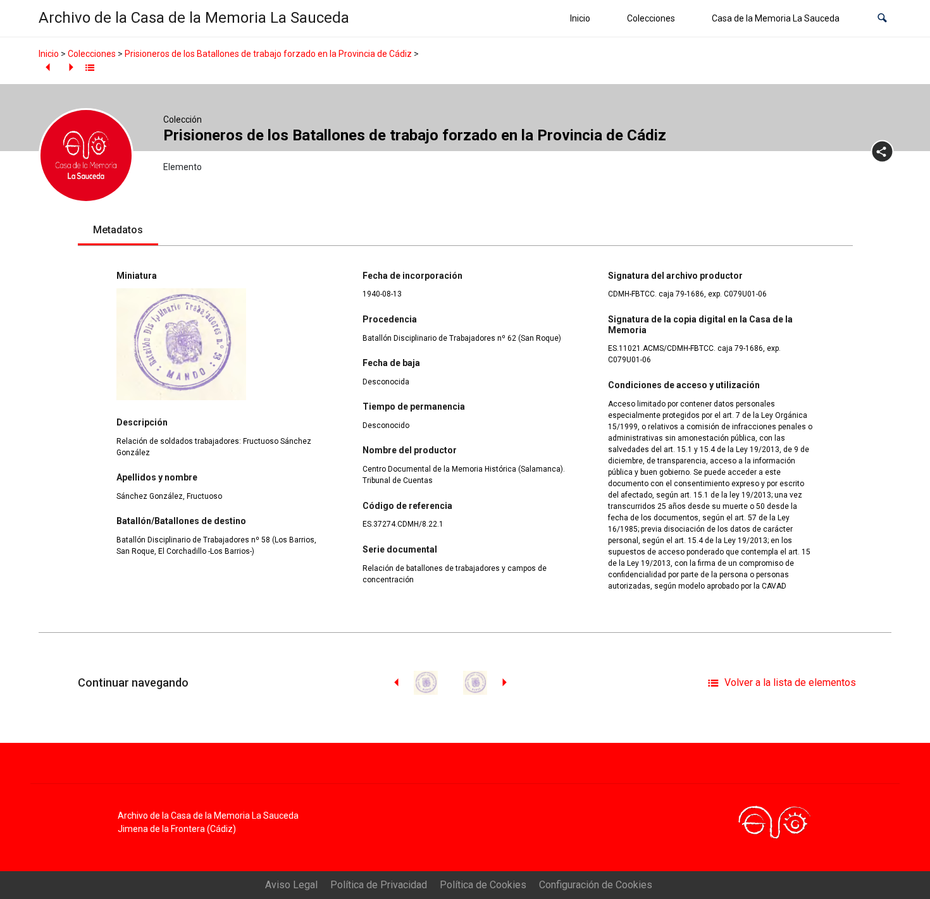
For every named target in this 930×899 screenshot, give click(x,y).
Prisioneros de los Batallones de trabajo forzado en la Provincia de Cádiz (268, 54)
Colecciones (651, 18)
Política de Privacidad (378, 885)
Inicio (580, 18)
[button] (882, 18)
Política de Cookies (483, 885)
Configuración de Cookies (595, 885)
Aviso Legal (291, 885)
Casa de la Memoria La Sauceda (776, 18)
